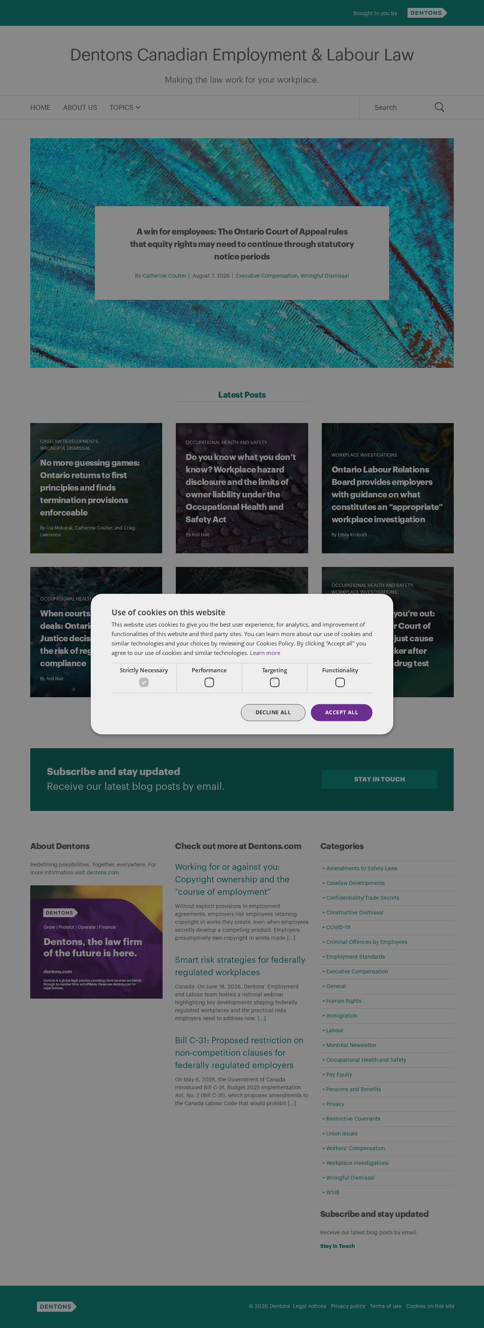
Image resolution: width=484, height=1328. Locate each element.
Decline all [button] (273, 712)
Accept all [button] (341, 712)
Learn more (265, 652)
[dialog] (242, 664)
